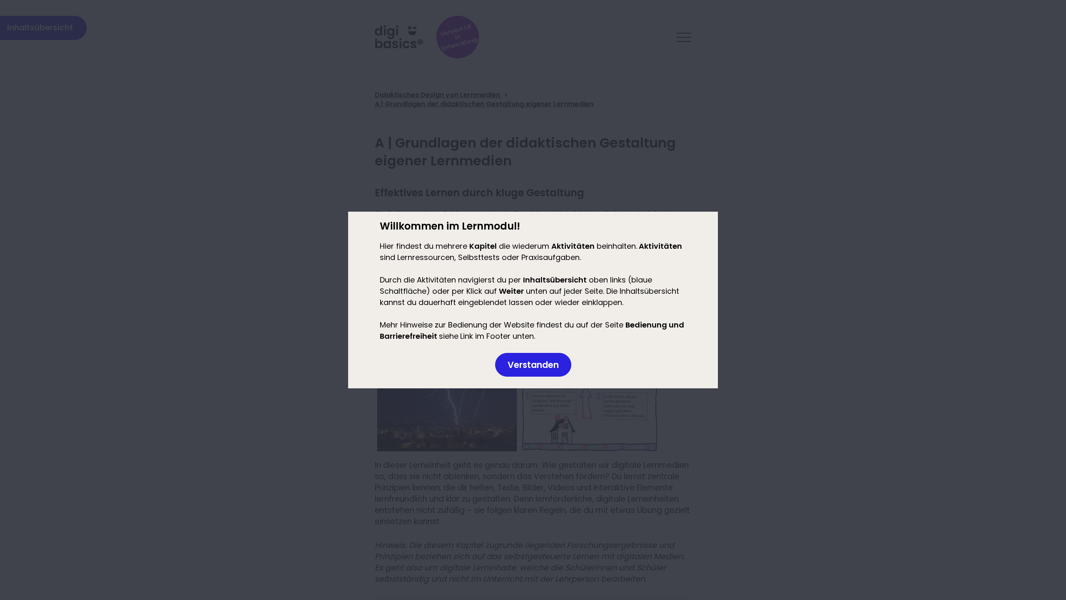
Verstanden (533, 365)
